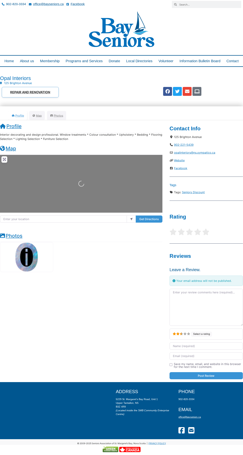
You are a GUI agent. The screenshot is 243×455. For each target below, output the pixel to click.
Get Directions (149, 219)
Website (179, 160)
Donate (114, 61)
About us (27, 61)
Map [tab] (39, 115)
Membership (50, 61)
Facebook (180, 168)
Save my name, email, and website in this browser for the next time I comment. (207, 365)
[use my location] (131, 219)
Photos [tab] (58, 115)
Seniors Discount (193, 192)
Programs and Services (84, 61)
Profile (14, 126)
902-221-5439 (184, 145)
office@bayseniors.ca (189, 417)
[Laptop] (196, 91)
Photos (14, 236)
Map (11, 148)
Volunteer (166, 61)
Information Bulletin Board (199, 61)
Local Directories (139, 61)
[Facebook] (167, 91)
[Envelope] (187, 91)
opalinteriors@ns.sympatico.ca (194, 152)
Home (9, 61)
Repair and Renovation (30, 92)
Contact (232, 61)
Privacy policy (157, 443)
